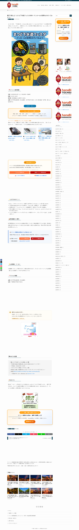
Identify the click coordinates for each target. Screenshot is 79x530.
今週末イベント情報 (12, 513)
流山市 (59, 229)
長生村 (58, 283)
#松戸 (25, 371)
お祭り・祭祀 (60, 133)
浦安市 (59, 231)
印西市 (59, 178)
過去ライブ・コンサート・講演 (63, 265)
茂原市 (59, 258)
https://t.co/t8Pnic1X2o (19, 371)
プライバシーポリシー (13, 523)
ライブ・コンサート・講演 (62, 153)
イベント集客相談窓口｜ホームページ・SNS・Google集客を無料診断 (22, 515)
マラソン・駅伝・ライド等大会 (63, 151)
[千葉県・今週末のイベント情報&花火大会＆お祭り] (12, 5)
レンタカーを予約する (20, 175)
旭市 (58, 211)
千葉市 (59, 173)
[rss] (69, 0)
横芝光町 (59, 227)
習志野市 (59, 249)
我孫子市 (59, 209)
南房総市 (59, 175)
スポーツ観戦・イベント (62, 146)
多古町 (58, 184)
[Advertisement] (29, 150)
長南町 (58, 278)
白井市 (59, 238)
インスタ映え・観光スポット (62, 142)
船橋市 (59, 251)
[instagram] (68, 0)
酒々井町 (59, 267)
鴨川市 (59, 289)
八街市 (59, 164)
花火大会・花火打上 (61, 256)
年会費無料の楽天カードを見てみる (18, 318)
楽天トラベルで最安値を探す (40, 172)
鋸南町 (58, 274)
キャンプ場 (59, 144)
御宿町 (59, 204)
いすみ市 (59, 131)
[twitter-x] (67, 0)
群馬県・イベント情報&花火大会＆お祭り (63, 109)
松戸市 (13, 428)
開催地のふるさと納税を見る (41, 175)
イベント (10, 428)
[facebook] (65, 0)
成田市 (59, 207)
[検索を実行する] (71, 16)
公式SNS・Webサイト (30, 106)
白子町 (59, 240)
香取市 (59, 287)
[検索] (71, 0)
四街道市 (59, 182)
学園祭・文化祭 (60, 191)
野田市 (59, 269)
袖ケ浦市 (59, 260)
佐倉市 (59, 160)
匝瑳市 (59, 171)
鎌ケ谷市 (59, 276)
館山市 (59, 285)
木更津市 (59, 213)
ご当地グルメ (60, 135)
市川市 (59, 202)
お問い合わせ (11, 520)
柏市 (58, 222)
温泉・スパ (59, 236)
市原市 (59, 200)
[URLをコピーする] (49, 434)
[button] (11, 434)
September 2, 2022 (31, 373)
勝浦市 (59, 169)
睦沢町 (58, 242)
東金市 (59, 218)
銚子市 (59, 271)
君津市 (59, 180)
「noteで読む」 (11, 140)
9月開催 (17, 428)
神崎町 (58, 245)
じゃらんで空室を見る (19, 172)
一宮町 (58, 155)
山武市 (59, 198)
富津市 (59, 193)
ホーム (10, 510)
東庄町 (58, 216)
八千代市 (59, 162)
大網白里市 (59, 189)
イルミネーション (60, 140)
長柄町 (58, 280)
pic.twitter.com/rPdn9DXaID (33, 371)
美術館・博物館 (60, 247)
